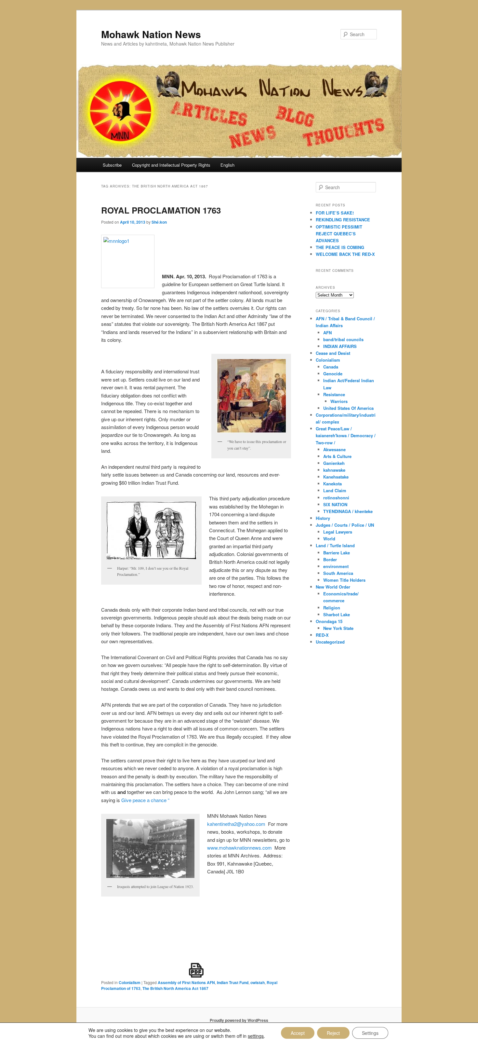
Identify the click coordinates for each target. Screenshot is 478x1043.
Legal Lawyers (337, 532)
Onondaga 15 (329, 621)
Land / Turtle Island (335, 545)
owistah (257, 982)
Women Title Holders (344, 580)
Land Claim (334, 490)
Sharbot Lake (336, 614)
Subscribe (112, 165)
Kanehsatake (336, 477)
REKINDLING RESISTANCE (343, 219)
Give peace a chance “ (145, 800)
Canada (330, 367)
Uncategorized (330, 642)
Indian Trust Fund (232, 982)
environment (336, 566)
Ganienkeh (334, 463)
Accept (298, 1033)
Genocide (332, 373)
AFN (327, 332)
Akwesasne (334, 449)
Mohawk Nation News (151, 34)
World (329, 538)
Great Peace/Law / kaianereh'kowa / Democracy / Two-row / (346, 435)
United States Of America (348, 408)
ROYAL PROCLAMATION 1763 (161, 210)
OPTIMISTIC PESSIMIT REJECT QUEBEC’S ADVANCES (339, 233)
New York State (338, 628)
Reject (333, 1033)
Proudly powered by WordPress (239, 1020)
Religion (331, 608)
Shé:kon (159, 222)
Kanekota (332, 483)
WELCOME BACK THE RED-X (345, 254)
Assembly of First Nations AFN (186, 982)
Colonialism (129, 982)
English (227, 165)
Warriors (339, 401)
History (323, 518)
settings (256, 1036)
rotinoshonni (336, 497)
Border (330, 559)
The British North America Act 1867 (175, 988)
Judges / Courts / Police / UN (345, 525)
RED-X (322, 635)
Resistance (334, 394)
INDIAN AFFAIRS (340, 346)
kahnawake (334, 470)
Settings (370, 1033)
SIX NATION (335, 504)
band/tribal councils (343, 339)
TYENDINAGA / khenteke (348, 511)
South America (338, 573)
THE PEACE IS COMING (340, 247)
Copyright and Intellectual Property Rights (171, 165)
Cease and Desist (333, 353)
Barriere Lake (336, 552)
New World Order (333, 587)
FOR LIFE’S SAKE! (335, 213)
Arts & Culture (337, 456)
